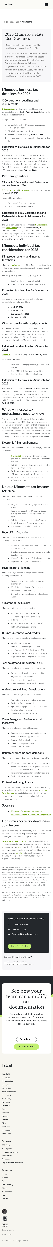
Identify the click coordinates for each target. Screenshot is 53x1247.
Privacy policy (7, 1234)
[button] (45, 4)
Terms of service (8, 1230)
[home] (8, 4)
